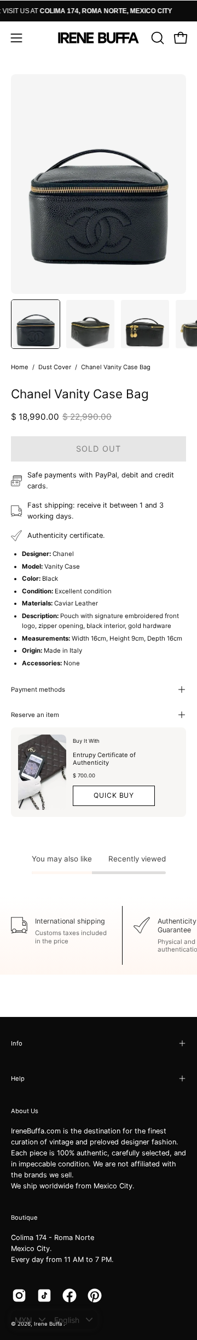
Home (19, 367)
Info (16, 1043)
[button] (156, 38)
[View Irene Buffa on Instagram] (19, 1295)
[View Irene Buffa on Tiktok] (44, 1295)
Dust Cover (54, 367)
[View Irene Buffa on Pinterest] (94, 1295)
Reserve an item (35, 715)
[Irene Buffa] (98, 38)
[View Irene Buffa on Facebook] (69, 1295)
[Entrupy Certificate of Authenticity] (42, 772)
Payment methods (38, 689)
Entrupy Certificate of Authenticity (104, 758)
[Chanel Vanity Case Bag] (35, 324)
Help (18, 1078)
